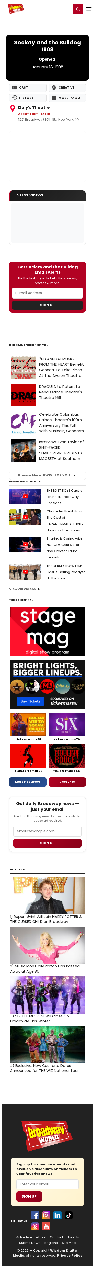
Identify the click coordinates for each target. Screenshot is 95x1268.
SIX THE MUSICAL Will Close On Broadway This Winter (39, 1019)
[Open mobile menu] (89, 9)
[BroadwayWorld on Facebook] (35, 1215)
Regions (51, 1243)
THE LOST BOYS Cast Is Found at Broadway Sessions (64, 496)
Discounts (67, 782)
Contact (56, 1237)
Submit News (29, 1243)
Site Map (69, 1243)
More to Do (69, 98)
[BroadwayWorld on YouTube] (46, 1226)
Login (65, 9)
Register (51, 9)
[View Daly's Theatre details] (47, 156)
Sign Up (47, 305)
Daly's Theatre (34, 107)
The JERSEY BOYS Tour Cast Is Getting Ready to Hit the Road (66, 572)
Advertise (24, 1237)
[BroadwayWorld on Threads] (35, 1226)
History (26, 98)
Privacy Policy (69, 1255)
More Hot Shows (28, 782)
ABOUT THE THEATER (34, 114)
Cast (23, 87)
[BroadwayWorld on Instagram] (46, 1215)
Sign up (47, 843)
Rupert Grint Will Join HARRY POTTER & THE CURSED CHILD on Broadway (46, 919)
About (41, 1237)
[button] (78, 9)
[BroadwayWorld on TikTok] (68, 1215)
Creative (66, 87)
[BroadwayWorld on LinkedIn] (57, 1215)
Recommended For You (29, 345)
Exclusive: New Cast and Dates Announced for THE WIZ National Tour (44, 1068)
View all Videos (22, 589)
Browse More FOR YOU (44, 475)
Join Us (73, 1237)
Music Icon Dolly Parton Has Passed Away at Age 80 (45, 969)
